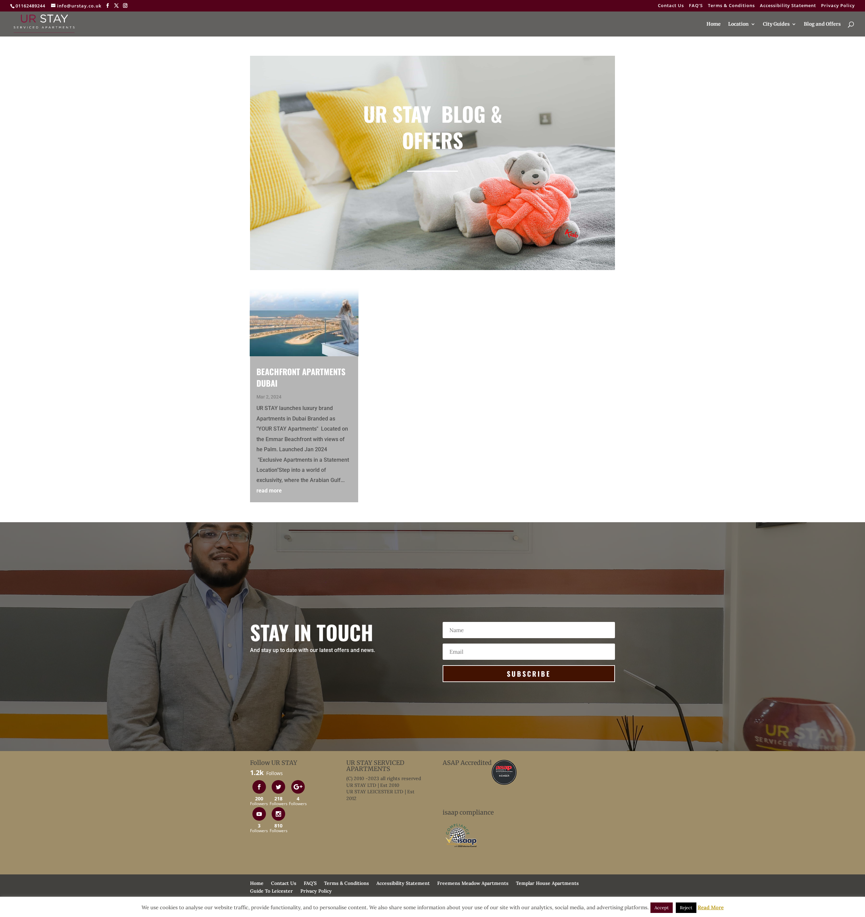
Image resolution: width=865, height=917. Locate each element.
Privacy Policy (838, 5)
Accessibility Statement (788, 5)
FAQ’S (696, 5)
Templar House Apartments (547, 883)
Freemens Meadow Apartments (473, 883)
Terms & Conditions (731, 5)
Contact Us (671, 5)
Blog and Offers (822, 24)
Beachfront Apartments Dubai (300, 377)
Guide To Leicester (271, 891)
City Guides (776, 24)
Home (714, 24)
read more (269, 490)
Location (738, 24)
